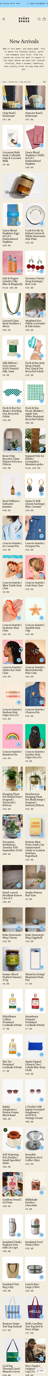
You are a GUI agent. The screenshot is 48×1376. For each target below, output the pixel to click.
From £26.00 (9, 288)
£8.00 (5, 984)
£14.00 (6, 809)
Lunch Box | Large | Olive (32, 1286)
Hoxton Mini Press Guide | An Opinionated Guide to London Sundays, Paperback (35, 849)
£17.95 (6, 1330)
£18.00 (29, 510)
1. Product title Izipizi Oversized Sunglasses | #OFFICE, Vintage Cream (35, 1112)
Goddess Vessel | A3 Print (11, 1201)
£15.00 (29, 243)
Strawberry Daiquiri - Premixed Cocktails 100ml (34, 1021)
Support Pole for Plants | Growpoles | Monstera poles (34, 460)
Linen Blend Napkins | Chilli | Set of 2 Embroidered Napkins (34, 158)
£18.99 (6, 468)
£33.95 (29, 1248)
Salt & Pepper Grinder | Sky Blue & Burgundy (12, 281)
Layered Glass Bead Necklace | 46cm (11, 323)
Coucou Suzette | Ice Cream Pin (12, 545)
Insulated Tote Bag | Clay (10, 1286)
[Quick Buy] (19, 271)
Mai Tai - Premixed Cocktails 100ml (11, 1064)
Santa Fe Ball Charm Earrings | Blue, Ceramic (35, 504)
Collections (13, 82)
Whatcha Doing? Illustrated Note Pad (35, 977)
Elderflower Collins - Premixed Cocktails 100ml (11, 1021)
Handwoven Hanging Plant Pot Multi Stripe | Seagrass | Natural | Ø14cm (35, 800)
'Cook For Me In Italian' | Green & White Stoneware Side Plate (35, 234)
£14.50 (6, 719)
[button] (39, 19)
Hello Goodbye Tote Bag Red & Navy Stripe (34, 1326)
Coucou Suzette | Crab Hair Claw (34, 584)
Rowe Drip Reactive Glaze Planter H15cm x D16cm (12, 460)
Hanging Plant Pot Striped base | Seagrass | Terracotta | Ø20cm (12, 800)
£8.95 (28, 1209)
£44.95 (6, 1291)
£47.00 (6, 119)
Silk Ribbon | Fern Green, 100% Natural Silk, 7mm (10, 367)
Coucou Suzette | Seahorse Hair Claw (12, 628)
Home (4, 82)
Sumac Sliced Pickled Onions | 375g (12, 977)
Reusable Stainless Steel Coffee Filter (33, 1157)
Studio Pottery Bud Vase (33, 894)
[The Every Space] (24, 19)
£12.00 (6, 420)
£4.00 (5, 375)
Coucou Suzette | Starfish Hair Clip (34, 628)
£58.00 (6, 854)
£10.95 (29, 860)
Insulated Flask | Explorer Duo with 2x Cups (11, 1245)
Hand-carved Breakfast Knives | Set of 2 (12, 895)
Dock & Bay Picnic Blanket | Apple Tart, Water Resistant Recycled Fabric (34, 414)
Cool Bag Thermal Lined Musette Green (11, 1369)
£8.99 (5, 165)
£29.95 (6, 1167)
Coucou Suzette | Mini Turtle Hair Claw (12, 585)
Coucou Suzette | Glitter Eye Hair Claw (12, 670)
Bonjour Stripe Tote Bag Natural (12, 1325)
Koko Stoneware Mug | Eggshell (34, 936)
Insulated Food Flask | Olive (34, 1243)
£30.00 (6, 510)
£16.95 (6, 941)
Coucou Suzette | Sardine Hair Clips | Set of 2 (34, 754)
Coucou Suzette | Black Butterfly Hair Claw (34, 670)
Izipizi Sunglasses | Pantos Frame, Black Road (10, 1111)
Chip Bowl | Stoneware (9, 114)
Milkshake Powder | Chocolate (31, 1202)
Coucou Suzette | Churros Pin (34, 711)
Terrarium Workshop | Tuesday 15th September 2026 (12, 846)
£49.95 (6, 1251)
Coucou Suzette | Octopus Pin (34, 545)
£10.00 (29, 809)
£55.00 (29, 423)
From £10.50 (32, 468)
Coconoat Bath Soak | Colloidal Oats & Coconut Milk (11, 156)
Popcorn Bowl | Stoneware (33, 114)
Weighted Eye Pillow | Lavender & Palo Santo (35, 323)
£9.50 (5, 592)
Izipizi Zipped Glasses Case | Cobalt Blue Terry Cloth (35, 1066)
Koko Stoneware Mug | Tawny (11, 936)
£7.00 (28, 984)
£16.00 (29, 288)
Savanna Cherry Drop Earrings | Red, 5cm (34, 281)
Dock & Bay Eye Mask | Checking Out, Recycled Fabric (12, 412)
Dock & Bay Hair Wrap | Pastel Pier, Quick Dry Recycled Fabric (35, 367)
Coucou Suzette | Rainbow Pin (12, 753)
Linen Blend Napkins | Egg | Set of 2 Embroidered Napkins (10, 236)
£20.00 (29, 167)
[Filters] (44, 81)
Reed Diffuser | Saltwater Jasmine (11, 504)
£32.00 (29, 330)
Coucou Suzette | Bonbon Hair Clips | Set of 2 (12, 712)
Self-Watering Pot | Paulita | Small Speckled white (11, 1159)
